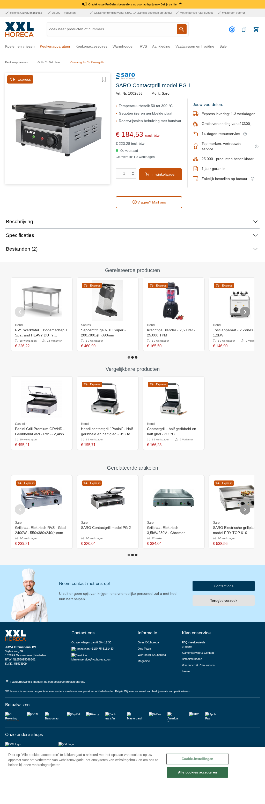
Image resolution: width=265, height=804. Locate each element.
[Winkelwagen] (256, 29)
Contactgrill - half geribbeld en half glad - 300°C (171, 431)
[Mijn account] (232, 29)
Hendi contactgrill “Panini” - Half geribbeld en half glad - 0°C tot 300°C (107, 432)
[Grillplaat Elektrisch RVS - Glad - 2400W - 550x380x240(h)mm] (41, 498)
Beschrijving (19, 221)
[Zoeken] (182, 29)
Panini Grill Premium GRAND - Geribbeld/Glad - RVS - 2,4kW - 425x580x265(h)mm (41, 432)
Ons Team (144, 648)
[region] (132, 775)
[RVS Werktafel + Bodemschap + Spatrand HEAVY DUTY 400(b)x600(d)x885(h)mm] (41, 300)
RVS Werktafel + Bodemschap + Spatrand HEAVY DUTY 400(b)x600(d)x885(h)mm (41, 333)
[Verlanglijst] (244, 29)
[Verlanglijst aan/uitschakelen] (103, 79)
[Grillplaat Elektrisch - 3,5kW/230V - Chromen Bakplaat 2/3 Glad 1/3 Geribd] (173, 498)
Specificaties (20, 235)
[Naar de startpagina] (19, 29)
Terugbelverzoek (223, 600)
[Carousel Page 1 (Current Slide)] (129, 357)
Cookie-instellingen (197, 759)
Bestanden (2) (22, 249)
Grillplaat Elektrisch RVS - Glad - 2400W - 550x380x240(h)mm (41, 530)
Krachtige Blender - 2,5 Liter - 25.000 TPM (171, 332)
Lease (186, 671)
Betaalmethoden (192, 658)
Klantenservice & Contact (198, 652)
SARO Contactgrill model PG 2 (106, 527)
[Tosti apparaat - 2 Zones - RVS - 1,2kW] (239, 300)
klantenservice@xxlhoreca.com (91, 659)
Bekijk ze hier (169, 4)
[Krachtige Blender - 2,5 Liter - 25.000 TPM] (173, 300)
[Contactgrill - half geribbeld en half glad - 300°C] (173, 399)
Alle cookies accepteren (197, 772)
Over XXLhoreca (148, 642)
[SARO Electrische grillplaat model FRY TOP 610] (239, 498)
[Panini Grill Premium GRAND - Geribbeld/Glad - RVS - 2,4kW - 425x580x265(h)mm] (41, 399)
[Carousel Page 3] (136, 357)
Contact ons (223, 586)
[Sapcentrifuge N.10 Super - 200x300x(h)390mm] (107, 300)
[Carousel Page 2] (132, 357)
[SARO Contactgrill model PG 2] (107, 498)
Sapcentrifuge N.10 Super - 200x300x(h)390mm (103, 332)
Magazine (144, 661)
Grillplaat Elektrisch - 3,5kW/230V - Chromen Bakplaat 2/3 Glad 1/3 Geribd (171, 530)
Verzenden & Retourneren (198, 665)
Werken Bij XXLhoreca (152, 654)
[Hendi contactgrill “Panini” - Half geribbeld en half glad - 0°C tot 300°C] (107, 399)
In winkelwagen (163, 174)
